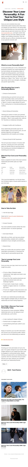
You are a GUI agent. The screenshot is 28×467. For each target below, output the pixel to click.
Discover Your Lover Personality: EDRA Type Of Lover (13, 423)
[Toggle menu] (26, 2)
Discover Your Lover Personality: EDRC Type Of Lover (13, 446)
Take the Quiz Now (8, 339)
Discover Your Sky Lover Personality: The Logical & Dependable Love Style (12, 400)
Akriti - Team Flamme (14, 370)
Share (4, 364)
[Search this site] (23, 2)
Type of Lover (20, 8)
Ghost (16, 458)
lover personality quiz (6, 33)
